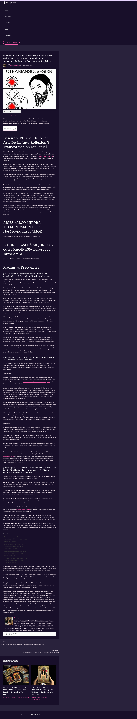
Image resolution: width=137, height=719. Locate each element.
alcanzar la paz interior (23, 509)
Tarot (13, 697)
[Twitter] (13, 634)
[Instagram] (9, 634)
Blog (6, 29)
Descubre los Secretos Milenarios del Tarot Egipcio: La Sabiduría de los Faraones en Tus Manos (15, 546)
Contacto (8, 35)
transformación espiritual (45, 156)
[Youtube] (16, 634)
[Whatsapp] (7, 634)
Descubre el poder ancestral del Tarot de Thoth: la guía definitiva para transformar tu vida (15, 553)
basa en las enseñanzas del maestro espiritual (36, 382)
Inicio (6, 10)
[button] (11, 43)
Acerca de (8, 16)
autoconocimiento (8, 456)
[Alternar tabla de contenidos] (14, 128)
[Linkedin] (11, 634)
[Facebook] (4, 634)
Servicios (7, 23)
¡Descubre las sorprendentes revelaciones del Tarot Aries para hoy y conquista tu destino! (15, 539)
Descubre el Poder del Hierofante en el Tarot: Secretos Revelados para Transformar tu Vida (15, 560)
